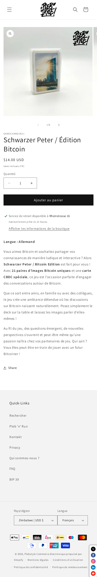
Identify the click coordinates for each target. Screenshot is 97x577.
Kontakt (15, 437)
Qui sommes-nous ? (24, 458)
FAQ (12, 468)
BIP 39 (14, 479)
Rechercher (18, 415)
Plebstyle (30, 554)
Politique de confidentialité (31, 567)
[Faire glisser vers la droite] (59, 125)
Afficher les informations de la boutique (39, 228)
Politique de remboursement (69, 567)
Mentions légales (38, 559)
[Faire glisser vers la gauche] (38, 125)
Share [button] (12, 368)
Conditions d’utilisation (68, 559)
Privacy (14, 447)
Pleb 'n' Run (18, 426)
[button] (9, 9)
